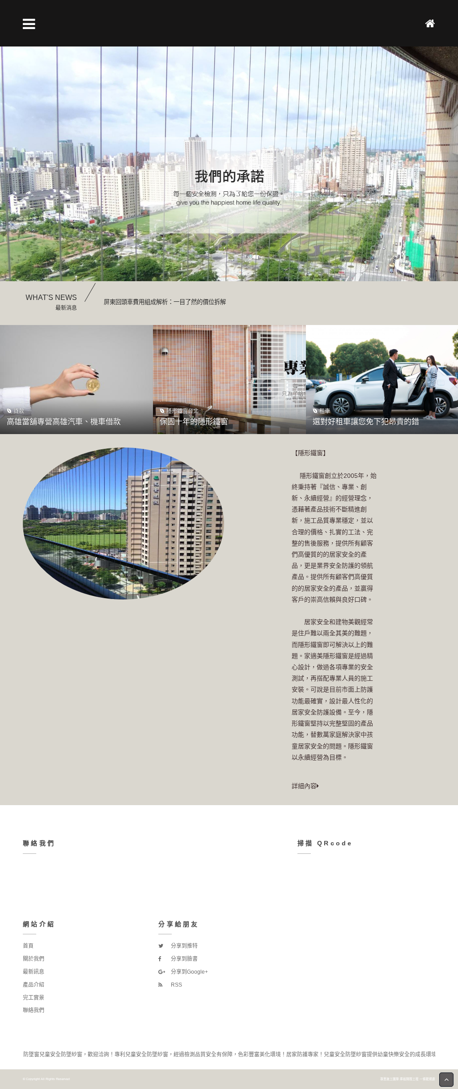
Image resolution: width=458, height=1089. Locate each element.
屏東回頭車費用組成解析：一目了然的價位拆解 (165, 302)
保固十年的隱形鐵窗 (194, 422)
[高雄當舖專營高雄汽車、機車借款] (76, 379)
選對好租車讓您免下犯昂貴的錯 (366, 422)
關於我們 (33, 959)
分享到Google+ (189, 972)
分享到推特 (184, 946)
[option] (229, 185)
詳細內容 (304, 785)
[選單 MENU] (29, 24)
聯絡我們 (33, 1010)
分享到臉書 (184, 959)
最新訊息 (33, 972)
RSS (176, 985)
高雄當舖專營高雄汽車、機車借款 (64, 422)
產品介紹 (33, 985)
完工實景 (33, 998)
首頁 (28, 946)
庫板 (403, 1079)
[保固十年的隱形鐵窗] (229, 379)
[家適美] (229, 185)
